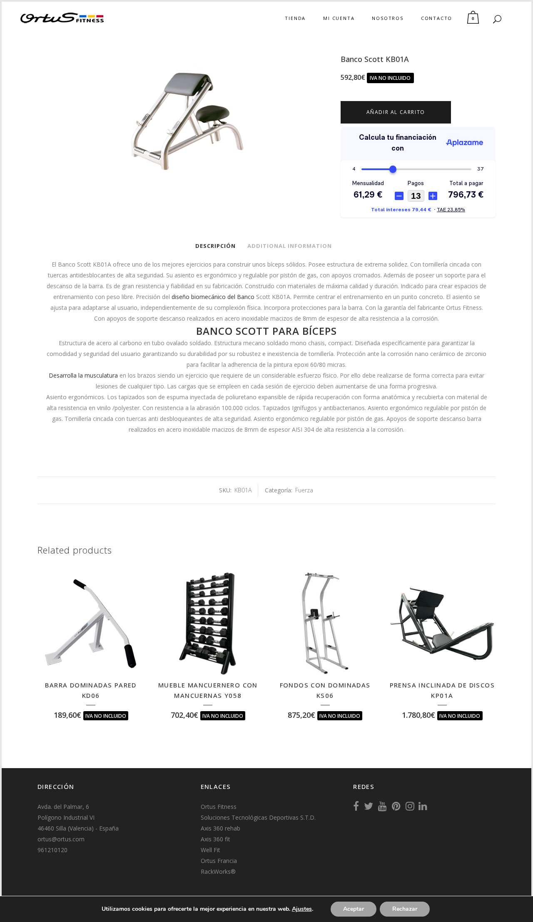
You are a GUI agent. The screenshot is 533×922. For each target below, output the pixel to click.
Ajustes (302, 909)
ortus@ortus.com (61, 839)
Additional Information (289, 246)
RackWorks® (218, 871)
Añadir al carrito (395, 112)
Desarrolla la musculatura (83, 375)
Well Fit (210, 850)
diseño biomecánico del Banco (213, 297)
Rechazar (404, 909)
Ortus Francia (219, 861)
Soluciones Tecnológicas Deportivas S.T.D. (258, 817)
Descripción (215, 246)
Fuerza (304, 490)
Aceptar (353, 909)
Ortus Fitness (219, 807)
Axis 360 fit (215, 839)
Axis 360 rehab (220, 828)
